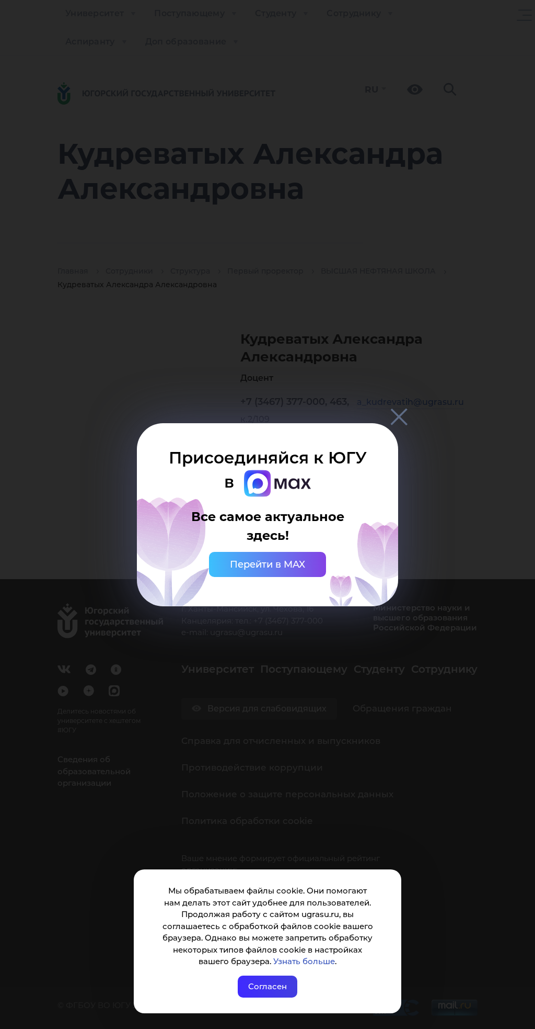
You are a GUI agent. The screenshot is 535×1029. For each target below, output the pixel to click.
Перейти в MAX (267, 564)
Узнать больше (304, 961)
